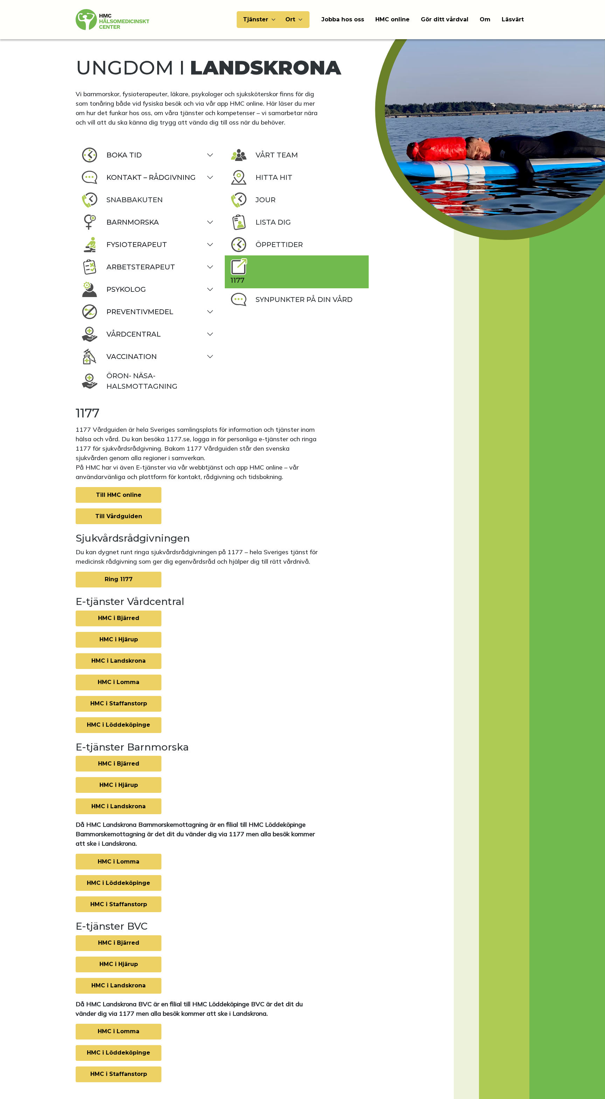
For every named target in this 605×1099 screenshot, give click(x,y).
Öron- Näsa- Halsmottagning (142, 381)
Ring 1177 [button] (119, 579)
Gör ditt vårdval (444, 19)
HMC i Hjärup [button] (118, 639)
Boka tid (124, 155)
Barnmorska (132, 222)
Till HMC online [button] (118, 495)
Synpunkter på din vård (304, 299)
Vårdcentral (133, 334)
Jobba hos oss (342, 19)
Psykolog (126, 289)
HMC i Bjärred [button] (118, 618)
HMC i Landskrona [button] (118, 660)
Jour (266, 200)
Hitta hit (274, 177)
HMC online (392, 19)
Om (485, 19)
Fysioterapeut (136, 244)
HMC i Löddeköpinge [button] (118, 724)
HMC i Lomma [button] (118, 682)
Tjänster (255, 19)
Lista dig (273, 222)
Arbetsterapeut (140, 267)
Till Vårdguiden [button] (118, 516)
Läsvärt (513, 19)
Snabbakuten (134, 200)
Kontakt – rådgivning (151, 177)
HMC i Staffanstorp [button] (118, 703)
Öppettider (279, 244)
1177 (237, 280)
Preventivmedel (139, 312)
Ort (290, 19)
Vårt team (277, 155)
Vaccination (131, 356)
